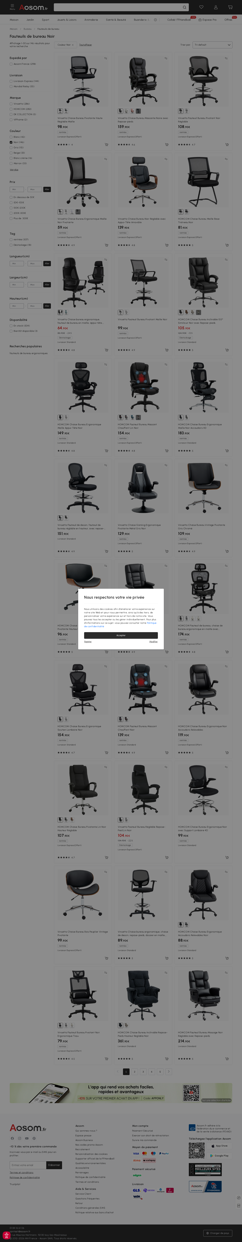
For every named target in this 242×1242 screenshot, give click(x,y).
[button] (7, 1235)
